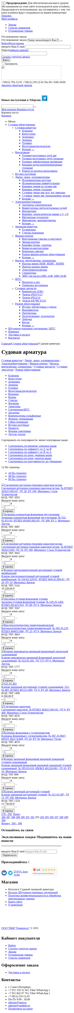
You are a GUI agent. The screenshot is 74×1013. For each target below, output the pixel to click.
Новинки (13, 331)
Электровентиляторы (34, 269)
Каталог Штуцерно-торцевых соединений (33, 892)
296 (52, 817)
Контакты (14, 337)
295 (47, 817)
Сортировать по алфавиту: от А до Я (29, 449)
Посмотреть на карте (20, 1008)
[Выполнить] (61, 40)
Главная (6, 343)
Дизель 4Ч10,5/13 (32, 294)
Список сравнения (19, 27)
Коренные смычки (33, 251)
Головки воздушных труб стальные (43, 158)
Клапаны (27, 130)
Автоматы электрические (37, 204)
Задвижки (28, 136)
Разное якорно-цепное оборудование (43, 254)
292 (32, 817)
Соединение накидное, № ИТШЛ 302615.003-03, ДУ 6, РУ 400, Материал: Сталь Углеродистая (35, 711)
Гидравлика (29, 229)
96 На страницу (17, 479)
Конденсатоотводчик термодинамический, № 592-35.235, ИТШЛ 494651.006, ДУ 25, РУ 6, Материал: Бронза (35, 630)
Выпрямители (30, 309)
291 (27, 817)
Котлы (26, 322)
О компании (15, 904)
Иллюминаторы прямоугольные (41, 183)
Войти (5, 43)
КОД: (4, 497)
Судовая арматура (25, 127)
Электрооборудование (28, 201)
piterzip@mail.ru (17, 1002)
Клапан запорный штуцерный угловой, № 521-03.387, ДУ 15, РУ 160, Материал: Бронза (35, 796)
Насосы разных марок (35, 266)
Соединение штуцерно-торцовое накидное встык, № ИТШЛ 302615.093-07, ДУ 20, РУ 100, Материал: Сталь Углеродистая (37, 491)
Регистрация (16, 43)
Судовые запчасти (25, 288)
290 (23, 817)
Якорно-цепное (24, 235)
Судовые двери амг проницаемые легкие (46, 195)
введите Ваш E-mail (12, 46)
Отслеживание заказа (14, 39)
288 (13, 817)
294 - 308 (16, 823)
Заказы (12, 24)
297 (56, 817)
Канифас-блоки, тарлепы (36, 245)
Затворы (27, 140)
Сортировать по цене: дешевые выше (30, 455)
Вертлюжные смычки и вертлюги (42, 238)
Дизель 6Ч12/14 (31, 297)
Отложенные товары (20, 30)
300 (3, 820)
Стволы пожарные (33, 232)
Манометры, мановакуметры (39, 220)
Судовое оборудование (21, 124)
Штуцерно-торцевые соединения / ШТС (32, 328)
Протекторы (29, 313)
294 (42, 817)
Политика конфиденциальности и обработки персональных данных (34, 897)
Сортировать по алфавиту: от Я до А (29, 452)
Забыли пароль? (19, 50)
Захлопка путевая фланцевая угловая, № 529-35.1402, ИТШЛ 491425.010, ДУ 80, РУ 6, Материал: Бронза (32, 603)
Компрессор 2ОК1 (33, 291)
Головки (27, 143)
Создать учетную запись (15, 56)
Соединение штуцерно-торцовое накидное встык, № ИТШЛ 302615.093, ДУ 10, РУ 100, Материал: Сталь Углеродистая (37, 548)
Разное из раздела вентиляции (39, 170)
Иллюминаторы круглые (36, 180)
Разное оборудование (27, 303)
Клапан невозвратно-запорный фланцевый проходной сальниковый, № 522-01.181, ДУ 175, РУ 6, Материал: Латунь (33, 660)
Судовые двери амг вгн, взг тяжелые (43, 192)
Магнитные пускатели (35, 217)
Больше (28, 149)
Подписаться (9, 855)
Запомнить (11, 63)
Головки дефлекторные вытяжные (42, 161)
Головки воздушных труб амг (39, 155)
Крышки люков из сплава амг (39, 186)
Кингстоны (28, 133)
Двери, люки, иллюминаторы (32, 177)
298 (61, 817)
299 (66, 817)
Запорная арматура (26, 226)
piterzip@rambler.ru (19, 1005)
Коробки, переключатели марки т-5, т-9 (45, 214)
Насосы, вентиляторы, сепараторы (35, 260)
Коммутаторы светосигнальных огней (44, 208)
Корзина (6, 115)
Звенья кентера (31, 242)
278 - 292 (6, 814)
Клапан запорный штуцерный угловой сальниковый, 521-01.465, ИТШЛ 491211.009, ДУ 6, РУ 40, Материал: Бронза (35, 688)
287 (8, 817)
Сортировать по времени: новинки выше (32, 445)
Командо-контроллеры (35, 248)
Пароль (5, 50)
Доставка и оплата (19, 334)
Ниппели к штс (31, 282)
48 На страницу (17, 476)
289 (18, 817)
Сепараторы (29, 272)
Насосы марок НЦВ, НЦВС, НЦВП (43, 263)
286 (3, 817)
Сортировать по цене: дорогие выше (29, 458)
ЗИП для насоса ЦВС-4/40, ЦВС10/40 (44, 275)
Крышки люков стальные (37, 189)
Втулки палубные (25, 174)
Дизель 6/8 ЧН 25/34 (34, 300)
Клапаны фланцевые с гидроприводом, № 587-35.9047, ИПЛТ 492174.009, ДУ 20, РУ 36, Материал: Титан (33, 737)
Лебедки (27, 319)
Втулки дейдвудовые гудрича (39, 306)
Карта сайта (15, 901)
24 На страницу (17, 473)
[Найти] (34, 106)
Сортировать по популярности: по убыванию (35, 461)
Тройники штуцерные (35, 285)
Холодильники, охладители (38, 316)
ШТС (18, 279)
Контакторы (29, 211)
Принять (6, 15)
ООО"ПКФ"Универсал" (15, 928)
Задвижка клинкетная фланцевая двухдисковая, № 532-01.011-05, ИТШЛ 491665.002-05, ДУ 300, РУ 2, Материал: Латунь (35, 520)
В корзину (8, 511)
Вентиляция (22, 152)
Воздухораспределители (36, 146)
